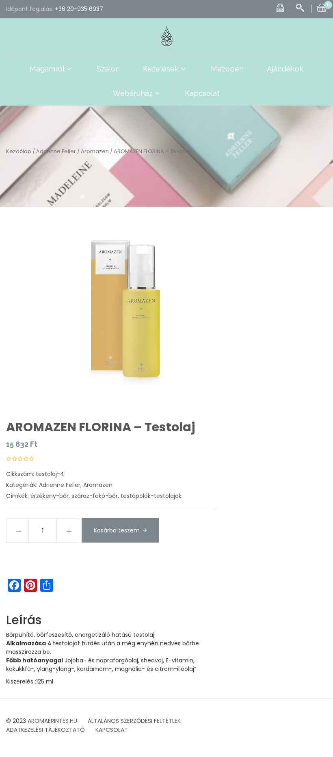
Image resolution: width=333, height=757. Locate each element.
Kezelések (161, 69)
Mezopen (227, 69)
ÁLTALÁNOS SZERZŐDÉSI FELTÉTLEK (134, 721)
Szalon (108, 69)
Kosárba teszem (117, 530)
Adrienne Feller (56, 151)
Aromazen (95, 151)
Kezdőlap (18, 151)
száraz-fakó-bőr (94, 496)
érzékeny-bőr (49, 496)
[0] (321, 7)
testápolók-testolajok (151, 496)
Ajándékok (285, 69)
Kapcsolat (202, 93)
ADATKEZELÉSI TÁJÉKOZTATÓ (45, 730)
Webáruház (133, 93)
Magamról (47, 69)
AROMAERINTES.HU (52, 721)
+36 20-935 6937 (79, 9)
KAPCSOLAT (111, 730)
